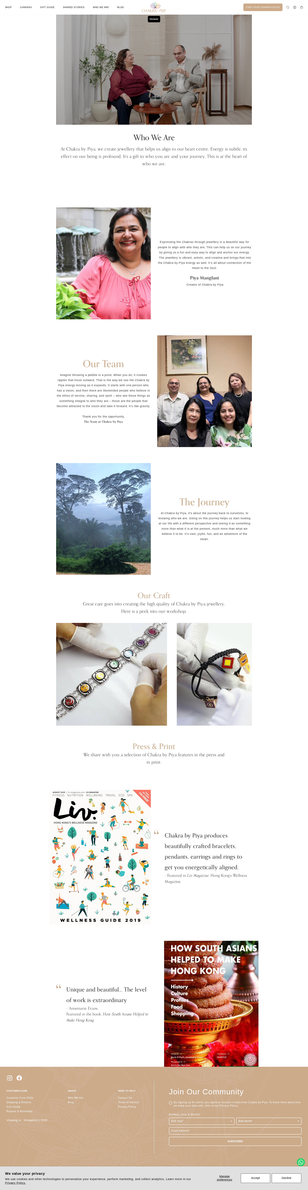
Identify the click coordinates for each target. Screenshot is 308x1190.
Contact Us (125, 1097)
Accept (255, 1178)
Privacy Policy (228, 1105)
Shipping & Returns (18, 1102)
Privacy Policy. (15, 1183)
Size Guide (13, 1106)
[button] (8, 7)
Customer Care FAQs (19, 1097)
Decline (286, 1178)
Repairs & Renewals (19, 1111)
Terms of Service (128, 1102)
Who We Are (76, 1097)
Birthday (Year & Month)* (185, 1114)
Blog (71, 1102)
